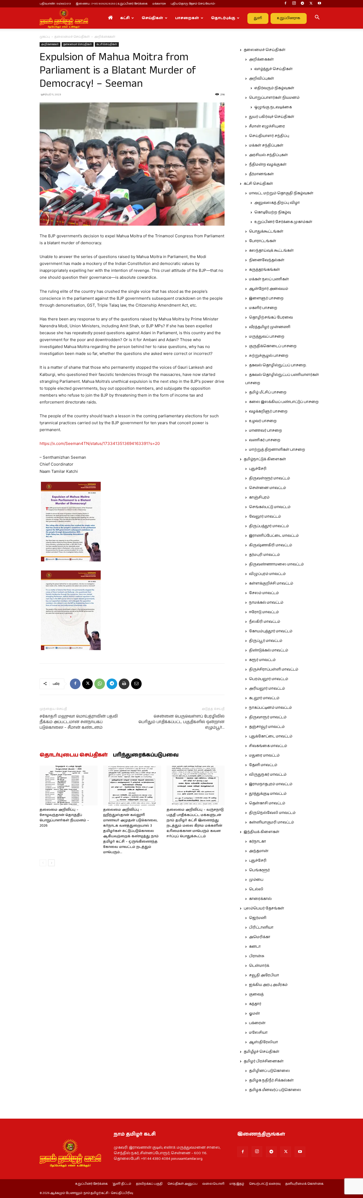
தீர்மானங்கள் (261, 174)
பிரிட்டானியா (261, 927)
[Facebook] (285, 3)
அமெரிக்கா (259, 937)
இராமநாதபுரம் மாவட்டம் (270, 784)
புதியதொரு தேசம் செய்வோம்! (193, 3)
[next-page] (51, 863)
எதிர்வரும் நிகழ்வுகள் (274, 88)
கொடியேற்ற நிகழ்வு (272, 212)
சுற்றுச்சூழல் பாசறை (268, 356)
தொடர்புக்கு (223, 18)
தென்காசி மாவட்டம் (267, 803)
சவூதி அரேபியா (264, 975)
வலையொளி (213, 1184)
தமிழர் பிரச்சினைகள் (264, 1061)
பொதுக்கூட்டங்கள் (266, 231)
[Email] (136, 684)
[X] (311, 3)
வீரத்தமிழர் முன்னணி (269, 327)
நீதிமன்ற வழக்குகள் (267, 165)
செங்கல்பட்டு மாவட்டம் (269, 507)
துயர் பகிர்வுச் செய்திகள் (271, 117)
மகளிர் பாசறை (263, 308)
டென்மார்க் (259, 966)
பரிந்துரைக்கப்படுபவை (146, 755)
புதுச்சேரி (258, 469)
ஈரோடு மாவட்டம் (264, 612)
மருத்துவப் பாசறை (266, 337)
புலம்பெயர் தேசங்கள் (264, 908)
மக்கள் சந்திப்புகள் (266, 145)
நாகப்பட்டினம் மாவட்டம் (270, 708)
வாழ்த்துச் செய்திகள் (273, 69)
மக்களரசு (159, 3)
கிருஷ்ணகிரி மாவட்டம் (270, 545)
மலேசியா (258, 1033)
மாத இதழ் (236, 1184)
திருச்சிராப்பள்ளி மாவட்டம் (273, 669)
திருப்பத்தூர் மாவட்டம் (269, 526)
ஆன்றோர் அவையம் (268, 289)
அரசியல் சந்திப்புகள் (268, 155)
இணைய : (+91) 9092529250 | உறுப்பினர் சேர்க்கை (111, 3)
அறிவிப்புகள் (261, 78)
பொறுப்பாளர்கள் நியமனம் (274, 98)
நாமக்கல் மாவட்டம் (266, 603)
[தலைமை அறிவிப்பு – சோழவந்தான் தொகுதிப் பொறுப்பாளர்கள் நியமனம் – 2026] (69, 785)
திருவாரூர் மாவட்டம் (267, 717)
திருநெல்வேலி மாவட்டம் (272, 813)
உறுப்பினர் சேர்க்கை (91, 1184)
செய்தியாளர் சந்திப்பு (269, 136)
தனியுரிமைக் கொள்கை (304, 1184)
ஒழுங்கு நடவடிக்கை (273, 107)
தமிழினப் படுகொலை (269, 1071)
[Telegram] (302, 3)
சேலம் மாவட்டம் (264, 593)
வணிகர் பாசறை (264, 440)
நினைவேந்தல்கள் (266, 260)
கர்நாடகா (257, 841)
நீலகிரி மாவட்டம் (264, 622)
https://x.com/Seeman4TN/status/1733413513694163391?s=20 (100, 443)
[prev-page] (43, 863)
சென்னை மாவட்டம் (267, 488)
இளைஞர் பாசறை (266, 298)
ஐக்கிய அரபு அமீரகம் (268, 985)
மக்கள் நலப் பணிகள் (269, 279)
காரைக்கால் (260, 899)
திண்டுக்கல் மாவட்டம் (268, 650)
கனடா (255, 947)
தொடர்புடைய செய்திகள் (74, 755)
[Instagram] (294, 3)
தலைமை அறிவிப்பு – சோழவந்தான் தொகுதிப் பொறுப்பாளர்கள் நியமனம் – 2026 (64, 817)
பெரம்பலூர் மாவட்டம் (268, 679)
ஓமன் (254, 1013)
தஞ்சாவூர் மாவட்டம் (267, 727)
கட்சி (125, 18)
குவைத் (256, 994)
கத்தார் (255, 1004)
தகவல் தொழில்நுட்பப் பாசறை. (277, 365)
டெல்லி (256, 889)
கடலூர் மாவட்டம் (264, 698)
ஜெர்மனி (257, 918)
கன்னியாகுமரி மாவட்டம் (271, 822)
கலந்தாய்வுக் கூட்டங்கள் (271, 251)
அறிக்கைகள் (50, 44)
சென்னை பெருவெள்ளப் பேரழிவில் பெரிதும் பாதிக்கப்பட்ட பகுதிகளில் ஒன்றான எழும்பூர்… (181, 722)
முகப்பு (45, 36)
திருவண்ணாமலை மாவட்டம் (276, 564)
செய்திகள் (152, 18)
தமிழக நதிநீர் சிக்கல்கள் (271, 1080)
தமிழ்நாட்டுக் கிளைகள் (265, 459)
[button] (317, 18)
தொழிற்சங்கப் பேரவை (271, 317)
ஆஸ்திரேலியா (263, 1042)
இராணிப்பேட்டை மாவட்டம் (274, 536)
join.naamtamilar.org (186, 1159)
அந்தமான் (258, 851)
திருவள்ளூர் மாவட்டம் (269, 478)
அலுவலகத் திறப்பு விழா (277, 203)
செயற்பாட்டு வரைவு (265, 1184)
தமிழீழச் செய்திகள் (261, 1052)
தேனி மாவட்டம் (263, 765)
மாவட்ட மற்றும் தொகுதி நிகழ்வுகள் (281, 193)
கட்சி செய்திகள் (106, 44)
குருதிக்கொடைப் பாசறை (273, 346)
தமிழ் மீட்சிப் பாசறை (267, 392)
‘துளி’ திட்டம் (121, 1184)
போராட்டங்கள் (262, 241)
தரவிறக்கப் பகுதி (149, 1184)
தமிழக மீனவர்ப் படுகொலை (275, 1090)
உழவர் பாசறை (263, 421)
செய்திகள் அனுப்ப (182, 1184)
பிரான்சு (256, 956)
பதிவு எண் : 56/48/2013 (55, 3)
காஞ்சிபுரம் (259, 497)
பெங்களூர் (259, 870)
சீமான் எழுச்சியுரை (267, 126)
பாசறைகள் (187, 18)
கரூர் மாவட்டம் (262, 660)
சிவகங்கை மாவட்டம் (268, 746)
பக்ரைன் (257, 1023)
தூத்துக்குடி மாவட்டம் (267, 794)
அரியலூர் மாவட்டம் (267, 689)
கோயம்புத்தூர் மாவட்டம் (270, 631)
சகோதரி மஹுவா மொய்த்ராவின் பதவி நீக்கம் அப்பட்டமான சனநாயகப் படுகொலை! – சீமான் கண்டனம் (79, 722)
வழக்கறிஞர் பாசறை (268, 411)
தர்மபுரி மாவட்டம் (264, 555)
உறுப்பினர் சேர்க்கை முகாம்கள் (283, 222)
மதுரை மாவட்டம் (264, 755)
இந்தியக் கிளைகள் (261, 832)
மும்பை (256, 880)
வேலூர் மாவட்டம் (265, 516)
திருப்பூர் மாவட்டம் (265, 641)
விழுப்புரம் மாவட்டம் (267, 574)
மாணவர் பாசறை (265, 430)
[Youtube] (319, 3)
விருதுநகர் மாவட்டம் (267, 775)
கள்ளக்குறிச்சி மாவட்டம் (271, 583)
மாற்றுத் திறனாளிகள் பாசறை (277, 450)
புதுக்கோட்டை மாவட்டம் (270, 736)
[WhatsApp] (99, 684)
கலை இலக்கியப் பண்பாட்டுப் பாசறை (284, 402)
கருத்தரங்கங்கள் (264, 270)
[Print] (124, 684)
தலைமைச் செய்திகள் (72, 36)
